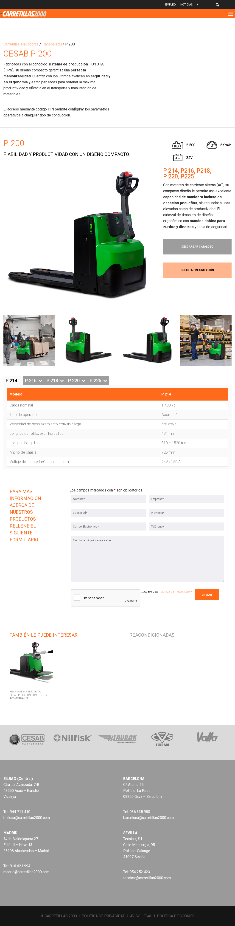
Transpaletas (52, 44)
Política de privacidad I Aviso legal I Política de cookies (138, 916)
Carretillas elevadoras (21, 44)
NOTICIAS (186, 4)
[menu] (231, 13)
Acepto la (168, 591)
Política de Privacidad (174, 591)
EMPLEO (170, 4)
